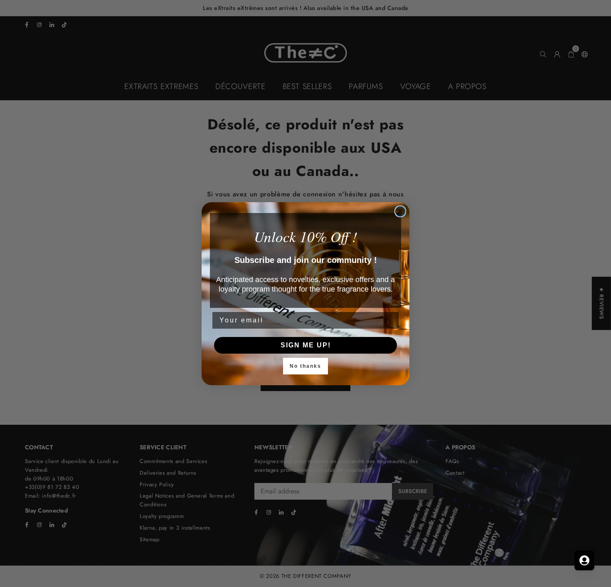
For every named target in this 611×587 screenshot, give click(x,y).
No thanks (305, 366)
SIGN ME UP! (306, 345)
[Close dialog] (400, 211)
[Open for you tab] (584, 560)
